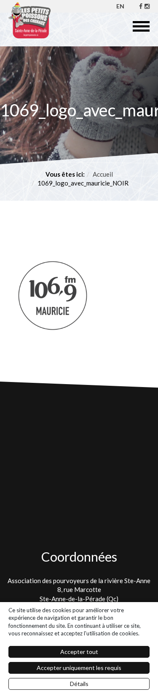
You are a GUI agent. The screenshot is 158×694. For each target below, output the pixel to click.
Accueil (103, 174)
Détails (79, 683)
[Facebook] (140, 6)
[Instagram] (147, 6)
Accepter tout (79, 651)
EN (120, 6)
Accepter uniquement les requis (79, 667)
